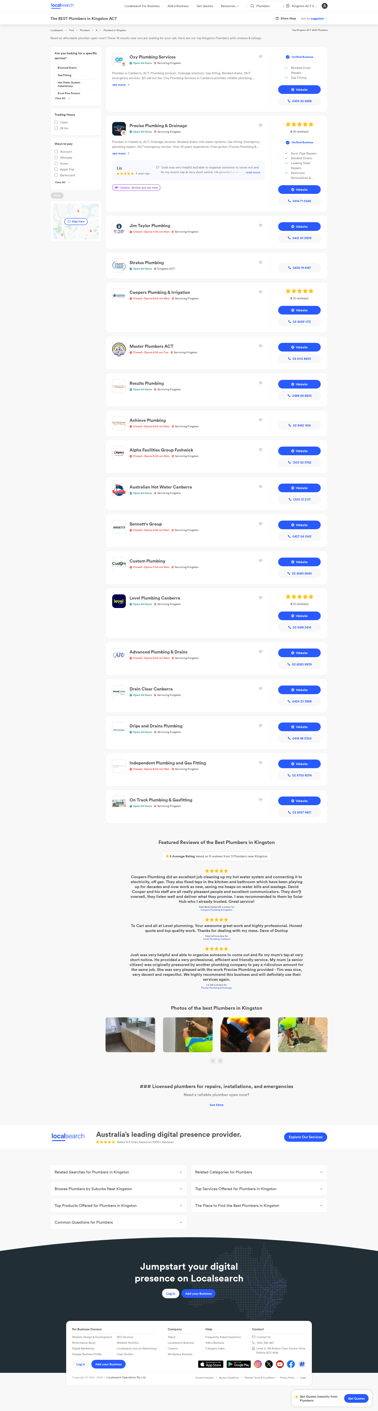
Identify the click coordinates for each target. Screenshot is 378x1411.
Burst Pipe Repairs (69, 93)
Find (71, 30)
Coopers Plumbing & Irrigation (217, 909)
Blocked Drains (67, 67)
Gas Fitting (64, 75)
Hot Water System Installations (69, 84)
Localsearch (56, 30)
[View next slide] (220, 1061)
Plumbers (85, 30)
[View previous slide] (213, 1061)
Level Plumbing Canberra (216, 938)
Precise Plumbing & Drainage (216, 987)
